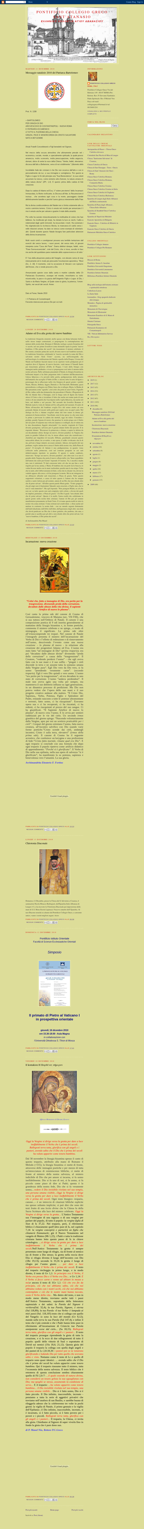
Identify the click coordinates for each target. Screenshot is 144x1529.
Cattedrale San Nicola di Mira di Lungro (102, 155)
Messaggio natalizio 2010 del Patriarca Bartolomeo (52, 72)
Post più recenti (31, 1510)
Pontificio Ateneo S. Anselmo (98, 263)
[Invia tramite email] (45, 319)
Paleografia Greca (94, 324)
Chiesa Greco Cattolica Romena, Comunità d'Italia (99, 181)
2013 (92, 394)
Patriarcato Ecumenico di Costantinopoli (97, 329)
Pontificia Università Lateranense (100, 269)
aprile (95, 469)
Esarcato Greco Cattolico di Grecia (100, 229)
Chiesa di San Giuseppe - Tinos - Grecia (102, 167)
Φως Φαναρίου (93, 337)
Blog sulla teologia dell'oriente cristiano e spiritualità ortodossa (102, 286)
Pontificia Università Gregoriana (99, 266)
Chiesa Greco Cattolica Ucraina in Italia (102, 189)
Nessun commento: (35, 319)
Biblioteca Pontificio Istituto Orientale (102, 276)
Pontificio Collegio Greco (102, 83)
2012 (92, 398)
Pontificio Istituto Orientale (97, 272)
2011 (92, 402)
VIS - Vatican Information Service (100, 333)
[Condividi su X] (51, 319)
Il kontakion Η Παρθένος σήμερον (44, 1064)
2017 (92, 383)
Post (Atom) (38, 1515)
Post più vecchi (77, 1510)
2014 (92, 391)
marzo (95, 472)
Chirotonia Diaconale (36, 843)
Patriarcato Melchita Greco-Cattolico (101, 232)
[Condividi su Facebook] (53, 319)
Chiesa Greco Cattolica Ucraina (99, 186)
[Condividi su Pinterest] (56, 319)
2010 (92, 405)
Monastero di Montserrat (96, 312)
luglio (95, 458)
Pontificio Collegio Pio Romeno (99, 247)
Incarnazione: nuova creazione (41, 541)
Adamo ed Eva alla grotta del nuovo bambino (49, 333)
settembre (96, 450)
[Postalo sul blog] (48, 319)
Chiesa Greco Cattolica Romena (99, 176)
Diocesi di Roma (93, 260)
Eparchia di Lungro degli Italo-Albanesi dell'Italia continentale (102, 200)
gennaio (96, 480)
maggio (96, 465)
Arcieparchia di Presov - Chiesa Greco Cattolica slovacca (101, 150)
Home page (54, 1510)
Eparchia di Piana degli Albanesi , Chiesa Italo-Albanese (100, 206)
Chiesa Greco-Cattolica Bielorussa (100, 195)
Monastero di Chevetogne (97, 309)
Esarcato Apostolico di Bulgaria (99, 220)
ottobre (96, 447)
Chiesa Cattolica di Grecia (97, 164)
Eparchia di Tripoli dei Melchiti (99, 216)
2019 (92, 380)
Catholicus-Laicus (94, 290)
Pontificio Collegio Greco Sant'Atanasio (72, 14)
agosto (95, 454)
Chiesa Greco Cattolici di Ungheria (100, 192)
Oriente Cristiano (94, 321)
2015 (92, 387)
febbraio (96, 476)
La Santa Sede (92, 293)
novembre (97, 443)
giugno (96, 461)
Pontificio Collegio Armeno (98, 244)
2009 (92, 484)
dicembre (96, 409)
